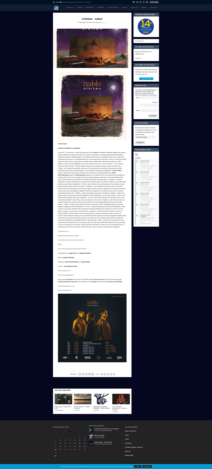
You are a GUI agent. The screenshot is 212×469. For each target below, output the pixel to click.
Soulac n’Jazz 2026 (68, 2)
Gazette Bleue (113, 7)
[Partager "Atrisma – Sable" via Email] (92, 374)
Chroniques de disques (93, 22)
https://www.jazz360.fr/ (65, 290)
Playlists (103, 437)
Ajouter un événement (130, 431)
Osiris (124, 7)
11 (60, 443)
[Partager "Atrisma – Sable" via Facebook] (79, 374)
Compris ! (137, 466)
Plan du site (127, 451)
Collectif (134, 7)
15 (79, 443)
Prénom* (154, 102)
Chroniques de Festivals (106, 430)
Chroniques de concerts (106, 444)
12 (65, 443)
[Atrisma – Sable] (92, 48)
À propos (69, 7)
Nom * (138, 97)
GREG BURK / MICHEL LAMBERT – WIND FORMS (101, 407)
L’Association (128, 443)
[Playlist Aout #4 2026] (91, 437)
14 (74, 443)
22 (79, 446)
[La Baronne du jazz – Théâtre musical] (91, 443)
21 (74, 446)
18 (60, 446)
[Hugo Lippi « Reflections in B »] (63, 399)
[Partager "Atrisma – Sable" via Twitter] (83, 374)
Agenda (79, 7)
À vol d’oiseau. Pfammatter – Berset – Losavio (119, 408)
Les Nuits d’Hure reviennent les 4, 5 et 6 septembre (106, 428)
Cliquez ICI (138, 58)
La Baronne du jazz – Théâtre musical (103, 442)
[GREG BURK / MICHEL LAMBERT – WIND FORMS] (102, 399)
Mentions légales (129, 455)
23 (84, 446)
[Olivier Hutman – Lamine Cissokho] (82, 399)
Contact (127, 439)
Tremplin (100, 7)
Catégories (89, 7)
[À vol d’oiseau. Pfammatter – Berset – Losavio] (121, 399)
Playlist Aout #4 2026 (99, 435)
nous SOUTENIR (146, 78)
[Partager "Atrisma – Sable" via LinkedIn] (89, 374)
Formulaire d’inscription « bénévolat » (134, 447)
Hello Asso (145, 74)
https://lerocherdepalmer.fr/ (66, 275)
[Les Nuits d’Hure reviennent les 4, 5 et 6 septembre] (91, 430)
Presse (127, 435)
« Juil (55, 455)
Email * (138, 110)
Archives (153, 7)
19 (65, 446)
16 (84, 443)
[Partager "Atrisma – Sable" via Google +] (86, 374)
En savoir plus (147, 466)
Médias (143, 7)
